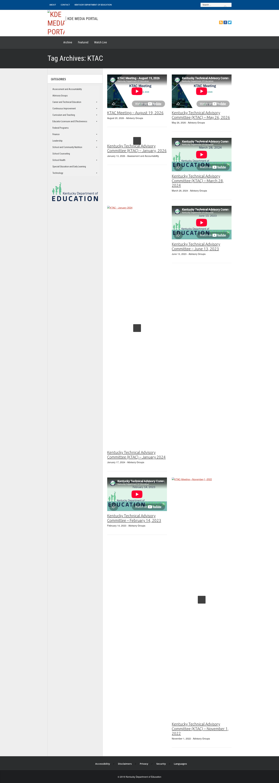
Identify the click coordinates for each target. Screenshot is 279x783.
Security (161, 763)
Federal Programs (60, 128)
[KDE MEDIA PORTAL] (55, 22)
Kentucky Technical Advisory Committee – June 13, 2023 (196, 246)
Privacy (144, 763)
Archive (67, 42)
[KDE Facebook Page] (225, 22)
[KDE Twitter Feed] (230, 22)
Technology (57, 173)
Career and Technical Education (66, 102)
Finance (56, 134)
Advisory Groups (60, 95)
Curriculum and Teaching (63, 115)
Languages (180, 763)
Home (53, 42)
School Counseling (61, 153)
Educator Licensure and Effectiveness (69, 121)
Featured (83, 42)
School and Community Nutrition (67, 147)
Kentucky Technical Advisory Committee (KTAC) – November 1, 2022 (200, 729)
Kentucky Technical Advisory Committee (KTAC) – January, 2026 (137, 148)
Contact (65, 4)
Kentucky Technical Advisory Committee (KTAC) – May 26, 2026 (201, 115)
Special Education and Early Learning (69, 166)
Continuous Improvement (64, 108)
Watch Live (100, 42)
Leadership (57, 140)
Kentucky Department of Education (93, 4)
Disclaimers (125, 763)
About (52, 4)
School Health (58, 160)
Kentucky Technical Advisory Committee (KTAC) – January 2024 (136, 454)
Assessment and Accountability (67, 89)
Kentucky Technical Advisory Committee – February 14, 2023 (134, 518)
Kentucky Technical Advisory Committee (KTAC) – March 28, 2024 (198, 181)
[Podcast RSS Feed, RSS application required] (221, 22)
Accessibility (102, 763)
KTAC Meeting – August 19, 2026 (135, 113)
